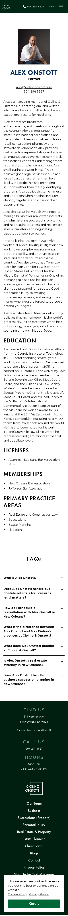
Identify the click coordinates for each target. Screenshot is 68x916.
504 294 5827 (34, 748)
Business (34, 810)
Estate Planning (20, 524)
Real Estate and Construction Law (33, 514)
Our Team (34, 803)
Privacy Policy (34, 867)
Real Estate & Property (34, 831)
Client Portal (34, 846)
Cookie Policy (17, 894)
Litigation (15, 530)
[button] (56, 6)
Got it (34, 903)
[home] (7, 6)
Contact (34, 860)
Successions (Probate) (34, 817)
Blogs (34, 853)
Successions (17, 519)
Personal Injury (34, 824)
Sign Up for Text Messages (34, 874)
